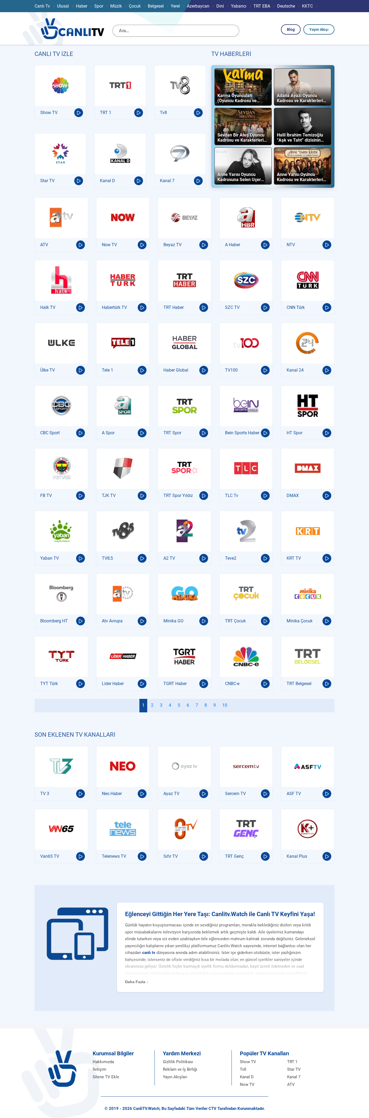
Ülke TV (47, 370)
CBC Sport (50, 432)
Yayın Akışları (175, 1076)
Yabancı (238, 6)
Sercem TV (235, 793)
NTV (291, 244)
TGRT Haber (175, 683)
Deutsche (286, 6)
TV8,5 (107, 558)
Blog (291, 29)
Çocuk (135, 6)
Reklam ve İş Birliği (180, 1069)
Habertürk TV (114, 307)
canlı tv (148, 952)
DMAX (293, 495)
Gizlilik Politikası (178, 1061)
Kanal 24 (295, 370)
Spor (98, 6)
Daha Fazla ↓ (136, 982)
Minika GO (173, 620)
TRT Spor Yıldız (178, 495)
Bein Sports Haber (242, 432)
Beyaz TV (172, 244)
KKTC (307, 6)
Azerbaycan (198, 6)
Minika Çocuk (300, 620)
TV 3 (44, 793)
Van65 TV (49, 856)
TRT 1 (105, 112)
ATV (44, 244)
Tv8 (163, 112)
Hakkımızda (103, 1061)
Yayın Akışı (318, 29)
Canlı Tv (42, 6)
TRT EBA (261, 6)
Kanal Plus (297, 856)
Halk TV (47, 307)
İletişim (99, 1069)
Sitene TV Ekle (106, 1076)
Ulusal (63, 6)
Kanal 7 (167, 180)
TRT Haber (173, 307)
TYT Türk (49, 683)
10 (224, 705)
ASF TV (294, 793)
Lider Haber (113, 683)
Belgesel (156, 6)
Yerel (175, 6)
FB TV (46, 495)
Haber (81, 6)
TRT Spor (172, 432)
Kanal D (107, 180)
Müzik (116, 6)
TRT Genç (234, 856)
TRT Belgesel (299, 683)
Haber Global (175, 370)
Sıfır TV (170, 856)
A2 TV (169, 558)
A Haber (232, 244)
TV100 (231, 370)
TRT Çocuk (235, 620)
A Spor (108, 432)
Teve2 (230, 558)
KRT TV (294, 558)
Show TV (49, 112)
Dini (220, 6)
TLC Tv (231, 495)
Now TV (109, 244)
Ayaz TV (171, 793)
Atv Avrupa (112, 620)
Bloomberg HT (54, 620)
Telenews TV (114, 856)
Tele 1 (107, 370)
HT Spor (294, 432)
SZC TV (232, 307)
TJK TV (109, 495)
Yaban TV (49, 558)
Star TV (47, 180)
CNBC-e (232, 683)
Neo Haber (112, 793)
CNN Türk (296, 307)
